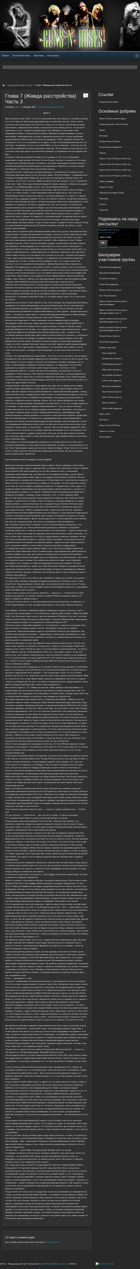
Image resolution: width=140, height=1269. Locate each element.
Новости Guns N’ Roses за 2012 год (115, 170)
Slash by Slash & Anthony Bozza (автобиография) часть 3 (113, 320)
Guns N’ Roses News (21, 56)
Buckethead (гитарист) (112, 358)
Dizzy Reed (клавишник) (109, 273)
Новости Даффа (106, 181)
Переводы (103, 199)
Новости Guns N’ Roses (109, 425)
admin (17, 107)
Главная (5, 56)
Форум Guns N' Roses (108, 102)
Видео (102, 130)
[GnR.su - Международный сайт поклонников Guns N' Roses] (10, 25)
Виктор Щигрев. (62, 1264)
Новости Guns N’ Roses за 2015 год (115, 176)
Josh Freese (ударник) (111, 381)
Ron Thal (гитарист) (107, 296)
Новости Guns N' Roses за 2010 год (115, 159)
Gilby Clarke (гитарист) (112, 370)
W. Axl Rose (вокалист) (109, 342)
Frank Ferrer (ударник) (108, 284)
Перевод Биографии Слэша (19, 85)
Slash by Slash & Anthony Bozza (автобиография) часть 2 (113, 311)
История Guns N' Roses (109, 141)
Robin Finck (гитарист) (111, 397)
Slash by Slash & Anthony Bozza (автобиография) (113, 302)
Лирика (102, 153)
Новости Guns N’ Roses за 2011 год (115, 164)
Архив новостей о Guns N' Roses (113, 124)
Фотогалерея (53, 56)
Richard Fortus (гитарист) (110, 290)
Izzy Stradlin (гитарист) (112, 375)
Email (130, 25)
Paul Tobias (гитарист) (111, 392)
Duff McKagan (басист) (112, 364)
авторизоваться (52, 1242)
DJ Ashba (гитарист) (108, 278)
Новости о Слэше (107, 431)
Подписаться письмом (108, 247)
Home (3, 85)
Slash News (39, 56)
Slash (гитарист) (109, 403)
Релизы (102, 204)
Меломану (103, 420)
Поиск (136, 55)
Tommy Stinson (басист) (109, 336)
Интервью (103, 136)
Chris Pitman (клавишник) (110, 267)
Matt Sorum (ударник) (111, 386)
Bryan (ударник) (109, 353)
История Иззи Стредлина (110, 147)
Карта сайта (104, 414)
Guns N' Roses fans (106, 233)
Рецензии (103, 210)
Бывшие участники (107, 348)
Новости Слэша (106, 187)
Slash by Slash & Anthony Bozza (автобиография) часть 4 (113, 328)
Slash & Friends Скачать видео (112, 119)
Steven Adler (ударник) (112, 408)
